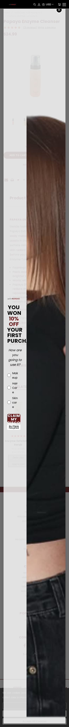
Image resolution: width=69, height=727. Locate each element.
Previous (5, 723)
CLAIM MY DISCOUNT (14, 418)
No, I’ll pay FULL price (14, 427)
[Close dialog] (59, 10)
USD (48, 4)
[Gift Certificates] (43, 4)
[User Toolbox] (39, 4)
